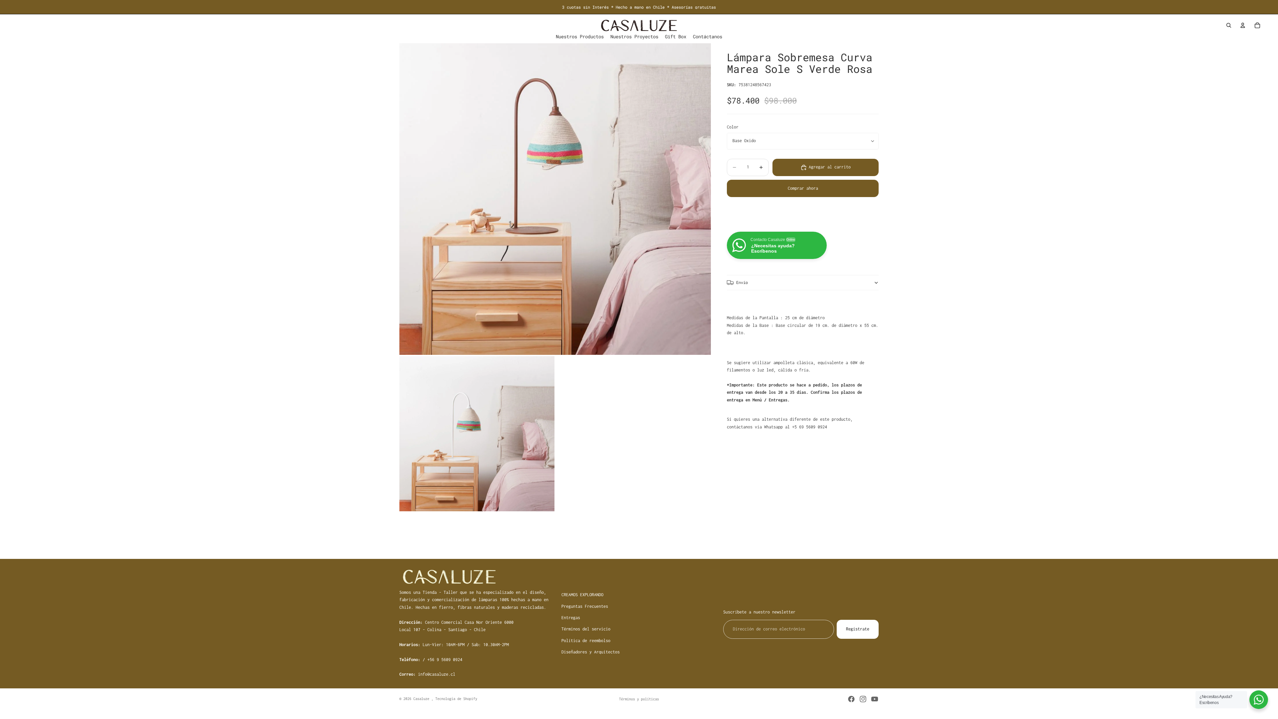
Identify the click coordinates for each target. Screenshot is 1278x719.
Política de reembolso (585, 640)
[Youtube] (875, 699)
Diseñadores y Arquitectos (590, 651)
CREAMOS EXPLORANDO (582, 594)
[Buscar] (1228, 25)
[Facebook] (851, 699)
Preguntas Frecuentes (584, 606)
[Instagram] (863, 699)
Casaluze (422, 699)
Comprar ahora (803, 188)
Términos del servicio (585, 629)
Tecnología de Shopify (456, 699)
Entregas (570, 617)
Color (733, 126)
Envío (742, 282)
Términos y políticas (639, 699)
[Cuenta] (1242, 25)
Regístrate (857, 629)
